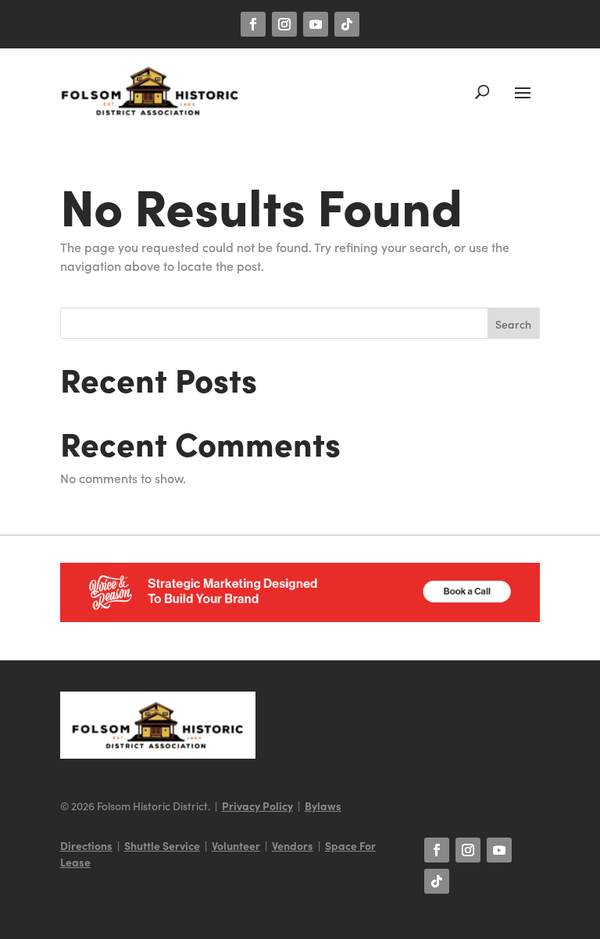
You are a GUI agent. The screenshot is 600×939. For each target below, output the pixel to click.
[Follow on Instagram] (284, 24)
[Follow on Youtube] (315, 24)
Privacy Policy (257, 805)
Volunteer (236, 845)
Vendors (292, 845)
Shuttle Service (162, 845)
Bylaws (323, 805)
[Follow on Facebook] (253, 24)
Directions (86, 845)
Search (513, 324)
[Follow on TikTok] (346, 24)
